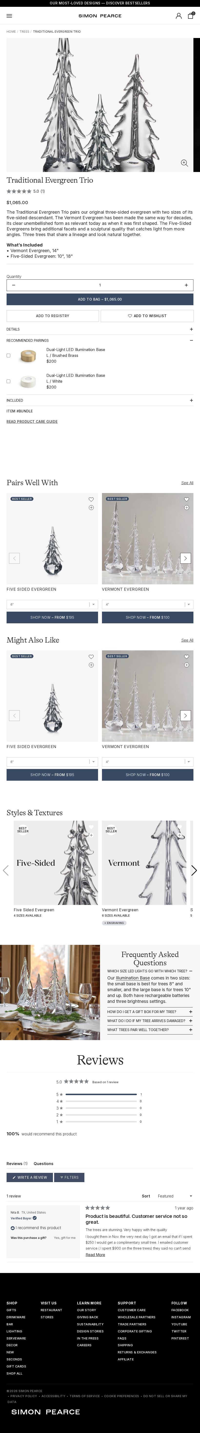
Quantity (14, 276)
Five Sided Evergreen (31, 589)
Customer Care (132, 1310)
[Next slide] (185, 558)
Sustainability (90, 1324)
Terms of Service (85, 1396)
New (10, 1352)
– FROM (52, 617)
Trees (25, 31)
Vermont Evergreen (125, 589)
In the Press (88, 1338)
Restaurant (51, 1310)
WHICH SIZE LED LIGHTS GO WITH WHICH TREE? (147, 971)
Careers (84, 1345)
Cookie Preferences (121, 1396)
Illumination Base (133, 977)
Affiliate (126, 1359)
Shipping (125, 1345)
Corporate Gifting (135, 1331)
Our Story (86, 1310)
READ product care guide (32, 421)
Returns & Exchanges (137, 1352)
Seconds (14, 1359)
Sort (146, 1196)
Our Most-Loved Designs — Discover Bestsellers (100, 3)
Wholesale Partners (136, 1317)
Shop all (14, 1373)
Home (11, 31)
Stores (47, 1317)
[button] (184, 163)
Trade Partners (132, 1324)
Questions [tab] (43, 1165)
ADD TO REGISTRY (52, 316)
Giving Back (87, 1317)
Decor (12, 1345)
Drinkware (16, 1317)
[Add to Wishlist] (91, 499)
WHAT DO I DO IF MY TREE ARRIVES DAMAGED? (146, 1021)
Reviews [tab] (17, 1165)
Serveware (16, 1338)
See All (187, 482)
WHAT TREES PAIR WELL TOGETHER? (138, 1030)
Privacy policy (23, 1396)
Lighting (14, 1331)
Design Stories (90, 1331)
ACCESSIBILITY (53, 1396)
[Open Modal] (9, 16)
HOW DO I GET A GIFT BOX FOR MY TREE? (141, 1012)
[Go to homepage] (100, 15)
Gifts (11, 1310)
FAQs (122, 1338)
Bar (10, 1324)
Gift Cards (16, 1366)
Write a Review (35, 1178)
